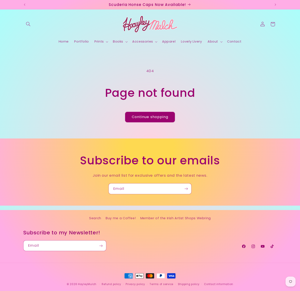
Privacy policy (135, 284)
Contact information (218, 284)
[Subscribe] (186, 188)
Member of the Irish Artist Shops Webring (175, 218)
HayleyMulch (87, 284)
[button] (28, 24)
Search (95, 218)
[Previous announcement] (24, 4)
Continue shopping (150, 116)
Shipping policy (189, 284)
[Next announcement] (275, 4)
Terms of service (161, 284)
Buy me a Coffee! (121, 218)
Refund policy (111, 284)
